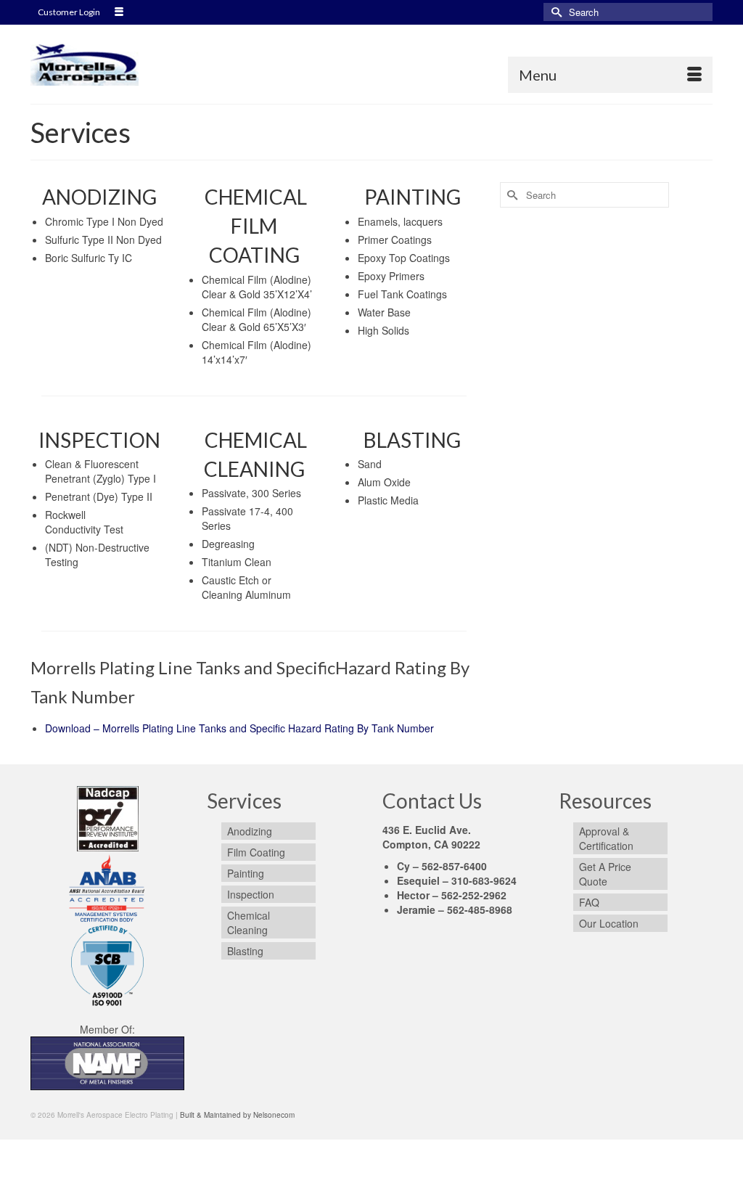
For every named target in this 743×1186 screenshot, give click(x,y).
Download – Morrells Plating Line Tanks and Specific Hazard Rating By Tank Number (239, 728)
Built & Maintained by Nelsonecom (237, 1115)
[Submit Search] (554, 12)
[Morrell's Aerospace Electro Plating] (136, 64)
